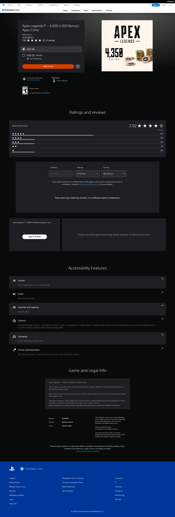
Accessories (53, 5)
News (66, 5)
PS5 (19, 5)
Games (28, 5)
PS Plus (40, 5)
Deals (86, 10)
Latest (65, 10)
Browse (109, 10)
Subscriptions (97, 10)
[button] (33, 80)
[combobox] (61, 174)
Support (77, 5)
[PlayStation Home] (3, 5)
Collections (75, 10)
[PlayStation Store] (11, 9)
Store (10, 5)
